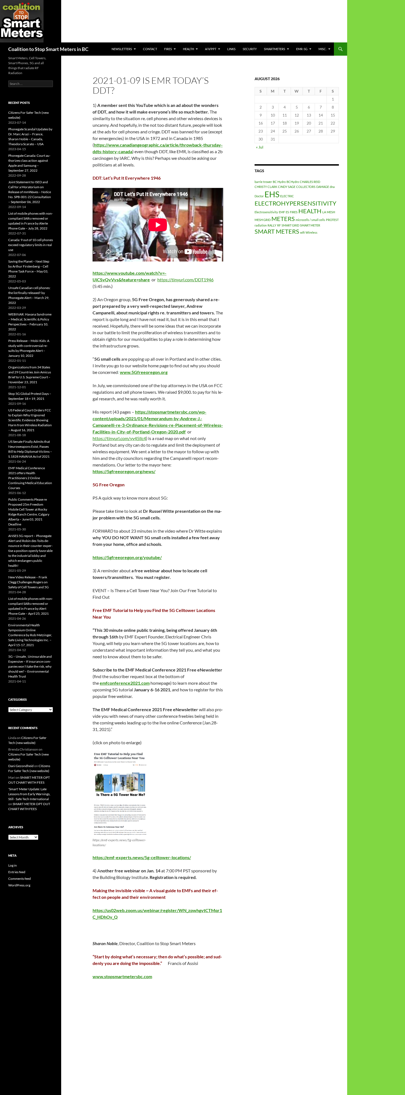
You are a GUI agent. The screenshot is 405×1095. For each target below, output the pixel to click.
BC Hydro (279, 182)
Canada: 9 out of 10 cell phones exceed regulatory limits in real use (30, 245)
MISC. (322, 49)
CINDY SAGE (286, 186)
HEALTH (188, 49)
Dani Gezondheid (21, 766)
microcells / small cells (310, 220)
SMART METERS (277, 231)
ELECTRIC (287, 196)
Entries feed (16, 872)
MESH (331, 212)
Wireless (311, 232)
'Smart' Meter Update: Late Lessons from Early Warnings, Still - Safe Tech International (29, 794)
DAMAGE (322, 186)
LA (324, 212)
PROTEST (332, 220)
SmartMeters (274, 49)
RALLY (272, 225)
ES (287, 212)
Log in (12, 865)
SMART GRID (290, 225)
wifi (302, 232)
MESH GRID (263, 220)
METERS (283, 218)
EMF (282, 212)
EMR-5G (301, 49)
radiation (261, 225)
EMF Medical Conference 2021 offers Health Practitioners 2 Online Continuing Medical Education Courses (30, 478)
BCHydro (293, 182)
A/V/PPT (210, 49)
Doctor (259, 196)
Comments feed (19, 878)
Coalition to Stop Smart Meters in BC (48, 49)
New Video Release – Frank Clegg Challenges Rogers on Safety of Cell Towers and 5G (28, 582)
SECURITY (250, 49)
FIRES (294, 212)
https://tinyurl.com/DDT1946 (185, 279)
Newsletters (122, 49)
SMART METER (310, 225)
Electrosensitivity (266, 212)
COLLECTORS (305, 186)
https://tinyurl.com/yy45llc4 (119, 438)
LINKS (231, 49)
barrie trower (263, 182)
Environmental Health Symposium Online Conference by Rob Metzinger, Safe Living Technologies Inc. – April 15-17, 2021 (30, 635)
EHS (271, 194)
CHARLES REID (310, 182)
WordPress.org (19, 885)
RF (279, 225)
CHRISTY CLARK (266, 186)
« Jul (259, 147)
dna (332, 186)
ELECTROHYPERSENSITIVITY (295, 203)
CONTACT (150, 49)
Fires (168, 49)
